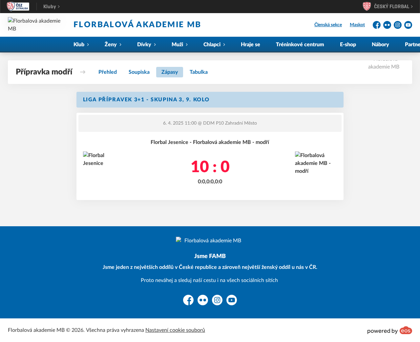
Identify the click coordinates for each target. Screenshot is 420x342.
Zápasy (169, 72)
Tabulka (199, 72)
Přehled (107, 72)
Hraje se (250, 44)
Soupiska (139, 72)
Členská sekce (328, 25)
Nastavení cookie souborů (175, 330)
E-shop (348, 44)
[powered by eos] (390, 330)
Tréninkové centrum (300, 44)
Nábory (380, 44)
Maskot (357, 25)
